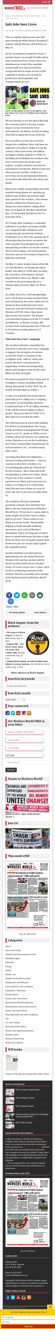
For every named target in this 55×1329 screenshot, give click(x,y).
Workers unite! (12, 1034)
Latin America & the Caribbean (19, 986)
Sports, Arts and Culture (16, 1010)
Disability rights (12, 958)
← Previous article (16, 612)
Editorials (9, 962)
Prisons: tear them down (16, 998)
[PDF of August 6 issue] (9, 1111)
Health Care (10, 974)
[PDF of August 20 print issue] (9, 1094)
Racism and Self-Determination (19, 1002)
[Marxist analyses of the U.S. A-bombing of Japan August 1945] (9, 1119)
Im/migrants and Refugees (17, 982)
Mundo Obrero (12, 994)
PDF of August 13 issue (25, 1098)
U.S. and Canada (12, 1022)
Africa (8, 946)
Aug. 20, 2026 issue (27, 934)
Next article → (41, 612)
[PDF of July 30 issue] (9, 1127)
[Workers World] (27, 8)
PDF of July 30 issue (24, 1123)
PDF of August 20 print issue (28, 1090)
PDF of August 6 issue (25, 1106)
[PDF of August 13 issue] (9, 1102)
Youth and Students (14, 1042)
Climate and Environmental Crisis (20, 954)
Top (7, 1018)
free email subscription (32, 1147)
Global (8, 970)
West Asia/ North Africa (15, 1026)
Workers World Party (14, 1038)
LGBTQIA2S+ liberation (15, 990)
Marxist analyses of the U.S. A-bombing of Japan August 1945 (32, 1115)
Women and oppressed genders (19, 1030)
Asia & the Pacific (13, 950)
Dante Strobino (16, 30)
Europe (8, 966)
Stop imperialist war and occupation (21, 1014)
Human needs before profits (17, 978)
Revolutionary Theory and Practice (21, 1006)
